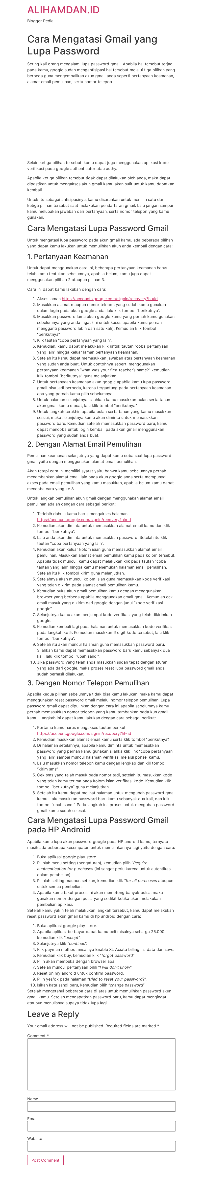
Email (32, 1119)
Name (32, 1099)
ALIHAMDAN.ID (63, 10)
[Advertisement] (101, 123)
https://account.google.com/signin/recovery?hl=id (84, 519)
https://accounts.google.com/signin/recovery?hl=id (110, 298)
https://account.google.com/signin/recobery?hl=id (84, 733)
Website (34, 1138)
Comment (38, 1036)
